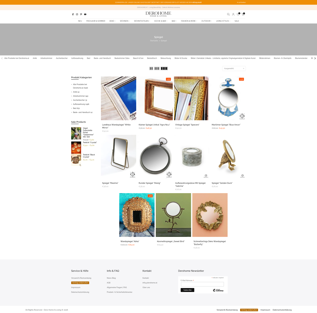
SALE (237, 21)
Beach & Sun (138, 58)
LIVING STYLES (222, 21)
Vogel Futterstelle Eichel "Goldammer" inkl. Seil (88, 132)
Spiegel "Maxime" (110, 183)
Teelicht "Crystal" (90, 142)
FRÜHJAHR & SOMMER (95, 21)
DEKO (111, 21)
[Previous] (2, 58)
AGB (108, 283)
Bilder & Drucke (181, 58)
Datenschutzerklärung (80, 292)
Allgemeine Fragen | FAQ (117, 287)
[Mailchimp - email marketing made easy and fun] (218, 290)
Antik (35, 58)
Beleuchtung (166, 58)
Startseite (154, 41)
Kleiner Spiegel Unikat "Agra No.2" (154, 125)
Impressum (75, 287)
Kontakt (146, 278)
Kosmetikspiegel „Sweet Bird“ (171, 241)
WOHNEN (124, 21)
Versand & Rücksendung (81, 278)
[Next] (315, 58)
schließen (76, 2)
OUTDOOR (205, 21)
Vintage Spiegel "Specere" (187, 125)
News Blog (111, 278)
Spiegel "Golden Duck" (222, 183)
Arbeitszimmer (46, 58)
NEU (80, 21)
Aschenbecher (62, 58)
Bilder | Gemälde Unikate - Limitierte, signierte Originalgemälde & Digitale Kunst (223, 58)
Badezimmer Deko (122, 58)
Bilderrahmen (264, 58)
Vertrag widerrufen (80, 283)
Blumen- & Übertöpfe (282, 58)
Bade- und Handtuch (102, 58)
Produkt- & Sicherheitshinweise (119, 292)
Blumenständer (301, 58)
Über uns (146, 287)
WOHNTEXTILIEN (141, 21)
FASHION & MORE (188, 21)
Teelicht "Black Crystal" (89, 156)
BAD (173, 21)
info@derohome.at (150, 283)
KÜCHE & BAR (160, 21)
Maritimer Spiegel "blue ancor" (226, 125)
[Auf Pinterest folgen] (81, 14)
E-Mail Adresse (187, 280)
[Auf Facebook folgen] (73, 14)
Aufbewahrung (77, 58)
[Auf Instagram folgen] (77, 14)
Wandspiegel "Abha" (129, 241)
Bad (88, 58)
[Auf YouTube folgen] (85, 14)
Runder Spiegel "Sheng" (150, 183)
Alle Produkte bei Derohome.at (16, 58)
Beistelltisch (152, 58)
